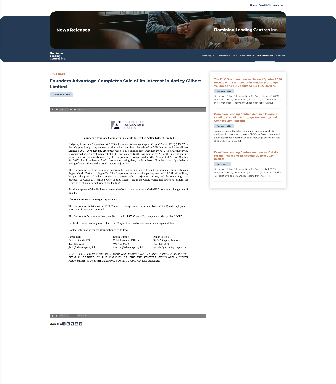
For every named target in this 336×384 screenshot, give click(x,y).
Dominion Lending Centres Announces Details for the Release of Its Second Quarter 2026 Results (246, 156)
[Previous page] (52, 109)
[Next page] (57, 109)
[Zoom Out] (71, 109)
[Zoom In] (75, 109)
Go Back (58, 73)
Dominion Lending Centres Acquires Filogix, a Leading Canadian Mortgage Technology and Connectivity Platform (246, 117)
